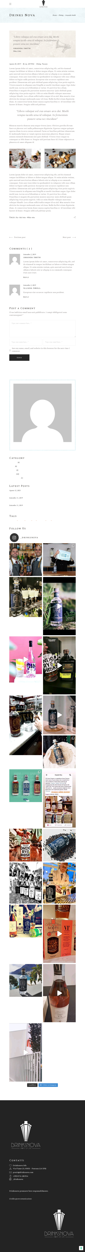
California (13, 462)
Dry (17, 217)
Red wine (22, 217)
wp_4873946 (29, 64)
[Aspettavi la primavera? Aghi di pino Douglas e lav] (25, 659)
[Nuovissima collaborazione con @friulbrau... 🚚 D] (25, 921)
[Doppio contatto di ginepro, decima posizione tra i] (59, 845)
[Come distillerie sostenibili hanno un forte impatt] (59, 606)
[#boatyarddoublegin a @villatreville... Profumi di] (25, 980)
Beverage (13, 520)
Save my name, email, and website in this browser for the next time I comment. (41, 350)
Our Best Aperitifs (20, 508)
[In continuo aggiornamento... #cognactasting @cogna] (25, 883)
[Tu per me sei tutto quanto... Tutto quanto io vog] (59, 883)
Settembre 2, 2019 (29, 254)
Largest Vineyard (20, 501)
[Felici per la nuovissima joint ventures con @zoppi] (59, 993)
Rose (49, 520)
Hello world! (17, 493)
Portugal (12, 470)
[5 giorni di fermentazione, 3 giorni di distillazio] (59, 751)
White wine (31, 217)
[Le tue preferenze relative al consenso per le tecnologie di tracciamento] (81, 1248)
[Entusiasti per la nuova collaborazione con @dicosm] (25, 785)
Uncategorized (15, 478)
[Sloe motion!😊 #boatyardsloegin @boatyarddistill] (25, 725)
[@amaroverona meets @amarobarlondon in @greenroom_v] (25, 559)
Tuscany (45, 64)
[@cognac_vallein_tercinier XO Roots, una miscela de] (59, 934)
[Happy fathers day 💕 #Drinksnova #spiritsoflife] (59, 665)
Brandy (21, 520)
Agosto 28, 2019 (15, 64)
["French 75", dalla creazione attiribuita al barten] (25, 597)
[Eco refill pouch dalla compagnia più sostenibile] (59, 559)
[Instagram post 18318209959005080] (25, 1052)
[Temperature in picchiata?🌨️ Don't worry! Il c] (25, 845)
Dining (61, 15)
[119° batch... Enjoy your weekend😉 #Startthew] (59, 714)
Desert (28, 520)
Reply (26, 277)
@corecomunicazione (23, 1198)
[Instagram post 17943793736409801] (59, 798)
